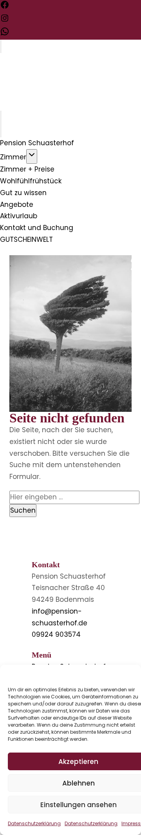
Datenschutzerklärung (34, 823)
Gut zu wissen (23, 192)
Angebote (16, 204)
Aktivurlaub (18, 216)
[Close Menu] (1, 130)
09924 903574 (56, 634)
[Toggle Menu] (1, 46)
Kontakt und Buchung (36, 227)
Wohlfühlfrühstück (30, 181)
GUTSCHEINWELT (26, 239)
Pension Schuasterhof (37, 143)
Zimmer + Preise (27, 169)
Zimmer (13, 157)
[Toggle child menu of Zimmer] (31, 156)
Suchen (23, 510)
